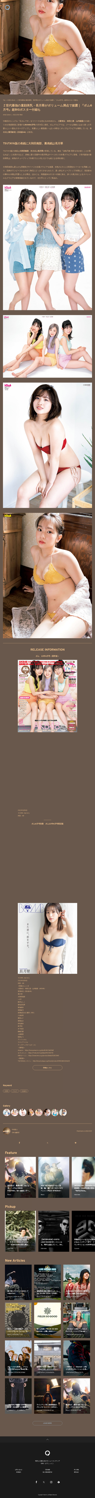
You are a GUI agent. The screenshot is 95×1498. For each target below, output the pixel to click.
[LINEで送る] (75, 1143)
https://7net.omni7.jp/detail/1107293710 (40, 1053)
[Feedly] (58, 1482)
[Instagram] (51, 1482)
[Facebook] (36, 1482)
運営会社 (76, 1472)
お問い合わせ (18, 1469)
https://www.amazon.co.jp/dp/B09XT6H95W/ (39, 1050)
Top (4, 100)
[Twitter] (44, 1482)
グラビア (14, 1091)
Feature (11, 1153)
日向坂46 (24, 1091)
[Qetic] (7, 7)
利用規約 (18, 1472)
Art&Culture (11, 100)
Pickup (10, 1206)
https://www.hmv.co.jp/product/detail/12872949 (43, 1055)
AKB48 (6, 1091)
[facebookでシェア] (19, 1143)
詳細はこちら (47, 1068)
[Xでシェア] (47, 1143)
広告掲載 (47, 1469)
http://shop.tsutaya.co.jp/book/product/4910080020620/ (51, 1061)
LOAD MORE (47, 1423)
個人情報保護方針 (47, 1472)
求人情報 (76, 1469)
